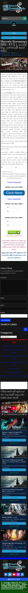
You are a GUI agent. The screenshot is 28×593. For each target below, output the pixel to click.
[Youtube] (14, 574)
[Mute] (23, 414)
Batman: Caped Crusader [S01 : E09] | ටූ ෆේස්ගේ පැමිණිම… (12, 433)
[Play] (2, 414)
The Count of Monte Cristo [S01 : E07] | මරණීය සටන (13, 490)
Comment (4, 277)
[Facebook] (6, 574)
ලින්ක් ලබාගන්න (14, 440)
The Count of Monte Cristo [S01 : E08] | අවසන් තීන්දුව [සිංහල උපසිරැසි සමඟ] (14, 462)
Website (3, 312)
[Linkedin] (22, 574)
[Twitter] (10, 574)
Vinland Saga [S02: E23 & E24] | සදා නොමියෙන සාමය (14, 544)
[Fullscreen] (25, 414)
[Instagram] (18, 574)
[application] (14, 408)
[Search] (25, 18)
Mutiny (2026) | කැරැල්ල (10, 517)
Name (3, 298)
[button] (14, 23)
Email (3, 305)
